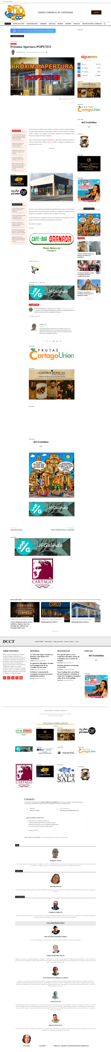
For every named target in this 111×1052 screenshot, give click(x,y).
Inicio (11, 41)
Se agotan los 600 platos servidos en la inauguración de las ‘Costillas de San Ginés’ (19, 217)
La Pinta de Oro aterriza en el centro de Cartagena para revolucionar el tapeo (18, 145)
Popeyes (49, 142)
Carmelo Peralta (15, 619)
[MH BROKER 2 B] (45, 755)
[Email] (56, 341)
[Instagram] (8, 677)
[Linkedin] (53, 341)
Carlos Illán (55, 1001)
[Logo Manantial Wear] (66, 759)
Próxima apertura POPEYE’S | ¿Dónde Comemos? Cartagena (47, 308)
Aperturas (60, 662)
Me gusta (98, 64)
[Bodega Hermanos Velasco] (86, 612)
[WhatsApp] (49, 341)
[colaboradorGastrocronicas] (51, 400)
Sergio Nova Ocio (55, 1025)
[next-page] (33, 681)
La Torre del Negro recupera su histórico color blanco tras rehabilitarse (18, 210)
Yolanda (26, 1046)
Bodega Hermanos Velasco (80, 622)
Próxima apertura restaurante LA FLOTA (68, 666)
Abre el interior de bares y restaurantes (62, 530)
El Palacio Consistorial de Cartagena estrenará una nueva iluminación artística (18, 224)
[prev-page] (31, 681)
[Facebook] (42, 341)
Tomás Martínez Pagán (55, 955)
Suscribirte (98, 75)
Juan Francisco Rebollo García (55, 978)
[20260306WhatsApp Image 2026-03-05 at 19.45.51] (18, 187)
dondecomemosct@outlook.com (69, 810)
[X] (46, 341)
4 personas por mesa (16, 530)
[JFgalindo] (51, 301)
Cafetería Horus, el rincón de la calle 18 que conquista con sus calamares (18, 152)
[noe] (89, 203)
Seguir (99, 71)
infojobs (64, 213)
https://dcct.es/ (42, 326)
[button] (104, 23)
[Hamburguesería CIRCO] (55, 612)
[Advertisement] (42, 114)
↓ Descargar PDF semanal (17, 36)
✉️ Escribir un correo (32, 830)
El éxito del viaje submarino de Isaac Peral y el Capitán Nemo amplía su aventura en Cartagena (18, 231)
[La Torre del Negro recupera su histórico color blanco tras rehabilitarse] (89, 248)
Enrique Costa (21, 52)
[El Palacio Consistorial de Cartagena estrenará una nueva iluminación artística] (89, 286)
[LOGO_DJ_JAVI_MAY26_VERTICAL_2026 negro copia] (18, 197)
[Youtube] (21, 677)
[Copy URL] (60, 341)
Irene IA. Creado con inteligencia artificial (71, 1046)
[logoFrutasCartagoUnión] (51, 362)
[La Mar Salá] (66, 784)
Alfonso (42, 1046)
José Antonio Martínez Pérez (55, 936)
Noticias (15, 41)
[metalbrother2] (84, 149)
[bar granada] (51, 242)
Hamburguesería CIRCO (49, 622)
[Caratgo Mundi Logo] (42, 589)
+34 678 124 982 (34, 810)
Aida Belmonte (55, 886)
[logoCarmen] (89, 172)
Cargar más (88, 298)
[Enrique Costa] (13, 52)
